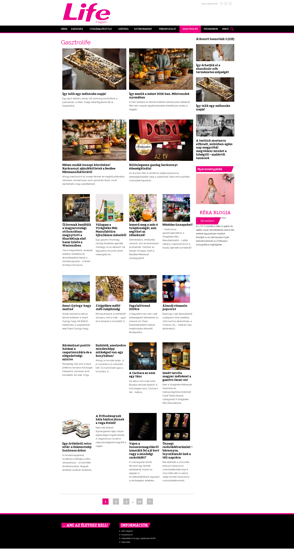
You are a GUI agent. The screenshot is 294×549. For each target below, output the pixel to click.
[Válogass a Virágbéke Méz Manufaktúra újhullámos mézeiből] (109, 195)
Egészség (77, 29)
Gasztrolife (190, 29)
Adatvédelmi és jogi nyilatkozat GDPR (138, 538)
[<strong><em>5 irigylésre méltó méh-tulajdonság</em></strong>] (109, 276)
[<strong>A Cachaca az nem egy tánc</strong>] (143, 343)
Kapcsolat (125, 542)
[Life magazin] (86, 13)
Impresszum (127, 535)
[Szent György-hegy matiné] (76, 276)
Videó (225, 29)
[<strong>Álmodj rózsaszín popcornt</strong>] (176, 276)
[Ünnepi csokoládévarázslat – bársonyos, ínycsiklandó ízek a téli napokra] (176, 414)
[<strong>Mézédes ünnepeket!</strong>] (176, 195)
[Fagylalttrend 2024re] (143, 276)
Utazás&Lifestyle (101, 29)
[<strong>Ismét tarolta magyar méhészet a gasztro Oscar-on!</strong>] (176, 343)
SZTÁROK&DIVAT (143, 29)
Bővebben (208, 220)
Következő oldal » (150, 501)
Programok (211, 29)
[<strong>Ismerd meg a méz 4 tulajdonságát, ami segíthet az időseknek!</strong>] (143, 195)
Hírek (64, 29)
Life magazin (127, 531)
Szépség (123, 29)
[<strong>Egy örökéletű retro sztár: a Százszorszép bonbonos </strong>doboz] (76, 414)
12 (139, 501)
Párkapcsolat (167, 29)
